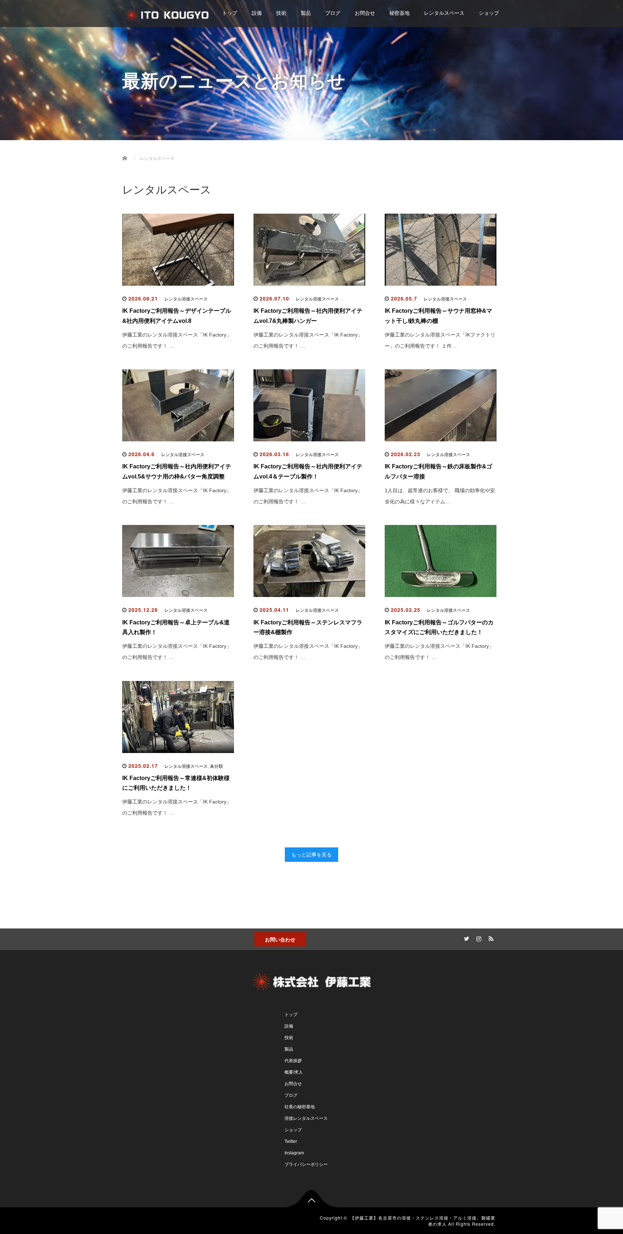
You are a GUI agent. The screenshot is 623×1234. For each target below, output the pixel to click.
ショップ (489, 13)
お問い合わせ (280, 939)
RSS (490, 937)
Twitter (290, 1141)
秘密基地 (399, 13)
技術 (281, 13)
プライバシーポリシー (306, 1164)
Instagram (294, 1152)
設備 (257, 13)
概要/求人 (293, 1072)
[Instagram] (477, 937)
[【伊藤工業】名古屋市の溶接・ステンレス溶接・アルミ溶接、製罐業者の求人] (167, 13)
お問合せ (365, 13)
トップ (229, 13)
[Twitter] (465, 937)
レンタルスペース (444, 13)
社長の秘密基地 (299, 1106)
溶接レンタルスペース (306, 1118)
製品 (306, 13)
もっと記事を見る (311, 854)
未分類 (216, 766)
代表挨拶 (293, 1060)
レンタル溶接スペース (186, 299)
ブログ (332, 13)
